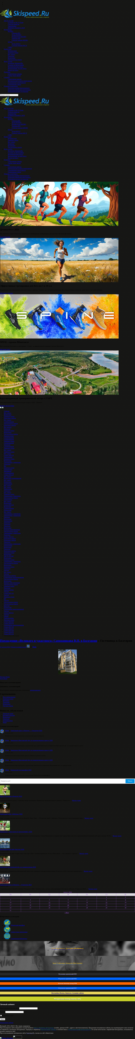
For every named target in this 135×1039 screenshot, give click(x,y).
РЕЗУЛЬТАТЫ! (5, 237)
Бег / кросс (11, 142)
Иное (5, 722)
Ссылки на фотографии (16, 152)
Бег (5, 466)
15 (106, 902)
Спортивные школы (14, 167)
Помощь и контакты (11, 174)
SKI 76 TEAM (8, 108)
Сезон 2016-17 (9, 629)
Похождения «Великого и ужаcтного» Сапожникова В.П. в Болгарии (48, 640)
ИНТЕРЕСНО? (5, 349)
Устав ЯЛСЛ (16, 131)
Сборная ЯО (16, 121)
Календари (7, 137)
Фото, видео (8, 149)
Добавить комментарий (18, 647)
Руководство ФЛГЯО (19, 124)
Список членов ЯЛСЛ (19, 133)
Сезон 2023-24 (9, 505)
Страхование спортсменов (17, 170)
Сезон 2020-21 (9, 613)
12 (49, 902)
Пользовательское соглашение (18, 179)
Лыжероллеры (9, 436)
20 (68, 905)
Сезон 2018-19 (9, 623)
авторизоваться (35, 690)
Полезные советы (10, 418)
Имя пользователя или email (9, 1008)
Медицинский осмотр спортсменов (20, 168)
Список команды (13, 112)
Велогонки (11, 145)
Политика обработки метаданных (19, 177)
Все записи (7, 427)
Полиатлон (7, 510)
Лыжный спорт (8, 713)
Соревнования (9, 422)
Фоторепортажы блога (15, 154)
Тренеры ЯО (16, 126)
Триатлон (11, 144)
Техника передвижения (12, 530)
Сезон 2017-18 (9, 627)
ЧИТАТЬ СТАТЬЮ (6, 293)
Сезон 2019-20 (9, 621)
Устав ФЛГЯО (16, 122)
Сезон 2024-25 (9, 475)
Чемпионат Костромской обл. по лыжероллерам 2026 (18, 867)
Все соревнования (9, 697)
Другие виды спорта (15, 147)
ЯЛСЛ (10, 129)
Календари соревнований (12, 478)
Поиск (130, 781)
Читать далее (76, 800)
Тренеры (7, 517)
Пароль (2, 1012)
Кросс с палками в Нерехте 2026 (11, 796)
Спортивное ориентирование (14, 577)
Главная (6, 411)
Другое (6, 570)
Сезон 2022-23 (9, 537)
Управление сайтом (6, 1022)
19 (49, 905)
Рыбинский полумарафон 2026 (21, 770)
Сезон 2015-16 (9, 630)
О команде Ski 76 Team (15, 110)
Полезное (7, 160)
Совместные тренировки (18, 932)
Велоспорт (7, 507)
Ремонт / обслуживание (12, 583)
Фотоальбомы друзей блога (17, 156)
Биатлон (7, 606)
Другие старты (8, 706)
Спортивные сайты (14, 172)
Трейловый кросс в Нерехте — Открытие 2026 (26, 730)
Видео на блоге (13, 158)
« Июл (67, 913)
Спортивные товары (15, 161)
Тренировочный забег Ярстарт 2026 (12, 849)
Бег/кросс (6, 700)
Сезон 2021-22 (9, 593)
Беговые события (9, 715)
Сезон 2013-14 (9, 634)
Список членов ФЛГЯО (20, 128)
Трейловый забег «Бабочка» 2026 (11, 814)
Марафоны (7, 471)
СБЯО (10, 135)
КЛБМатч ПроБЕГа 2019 (16, 115)
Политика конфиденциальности (19, 175)
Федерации (8, 117)
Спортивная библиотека (18, 938)
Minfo (34, 647)
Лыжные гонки (13, 140)
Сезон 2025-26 (9, 455)
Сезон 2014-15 (9, 632)
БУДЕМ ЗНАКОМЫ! (7, 406)
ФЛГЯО (10, 119)
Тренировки (8, 457)
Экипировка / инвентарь (12, 462)
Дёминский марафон (17, 925)
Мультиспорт (12, 138)
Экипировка (12, 114)
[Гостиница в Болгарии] (67, 673)
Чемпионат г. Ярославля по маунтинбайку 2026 (16, 832)
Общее (6, 616)
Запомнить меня (7, 1015)
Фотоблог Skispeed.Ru (15, 151)
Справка (7, 165)
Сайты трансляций (14, 163)
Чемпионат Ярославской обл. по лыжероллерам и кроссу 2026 (32, 740)
